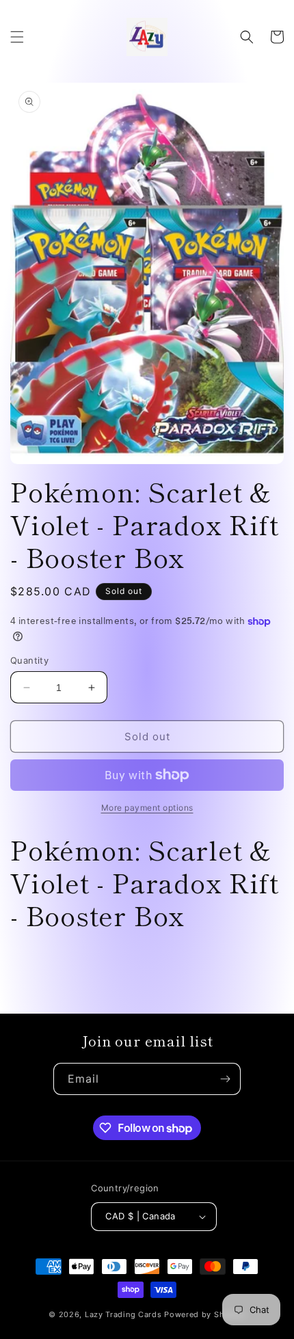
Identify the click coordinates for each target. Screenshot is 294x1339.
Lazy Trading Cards (123, 1314)
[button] (17, 37)
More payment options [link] (147, 807)
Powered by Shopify (204, 1314)
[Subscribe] (225, 1079)
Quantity (29, 660)
